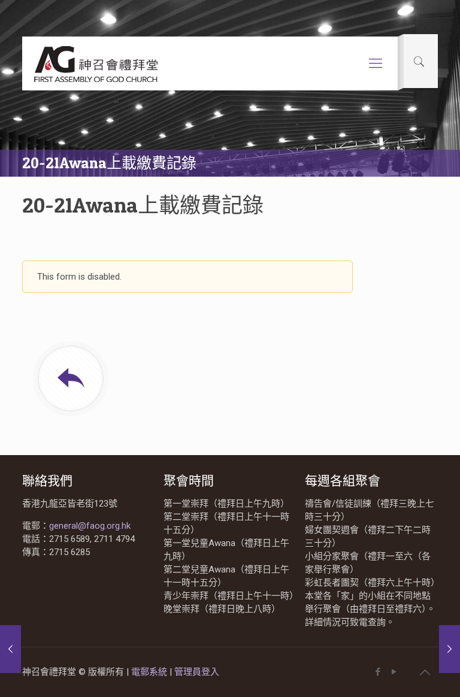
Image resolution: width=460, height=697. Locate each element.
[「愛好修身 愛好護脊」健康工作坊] (449, 649)
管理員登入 (196, 671)
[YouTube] (394, 671)
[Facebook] (378, 671)
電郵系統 (150, 671)
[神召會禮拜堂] (97, 63)
